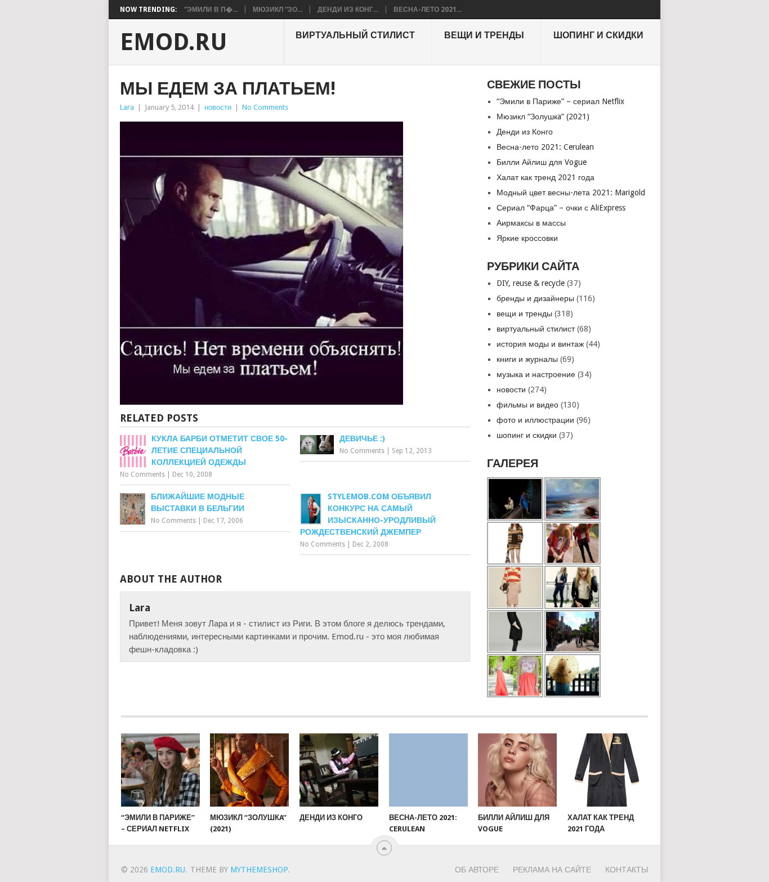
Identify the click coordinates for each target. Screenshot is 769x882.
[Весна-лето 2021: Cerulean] (428, 770)
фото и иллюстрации (535, 419)
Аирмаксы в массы (531, 222)
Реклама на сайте (552, 869)
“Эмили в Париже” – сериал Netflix (560, 101)
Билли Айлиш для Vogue (542, 162)
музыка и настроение (536, 374)
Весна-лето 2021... (428, 10)
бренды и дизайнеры (535, 298)
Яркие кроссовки (527, 238)
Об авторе (477, 869)
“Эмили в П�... (211, 10)
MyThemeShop (259, 869)
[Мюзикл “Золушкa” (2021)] (249, 770)
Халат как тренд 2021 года (545, 177)
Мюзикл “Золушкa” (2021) (543, 116)
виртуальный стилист (355, 35)
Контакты (626, 869)
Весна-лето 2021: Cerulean (545, 146)
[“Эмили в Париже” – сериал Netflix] (160, 770)
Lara (127, 107)
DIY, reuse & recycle (531, 283)
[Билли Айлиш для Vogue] (517, 770)
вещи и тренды (484, 35)
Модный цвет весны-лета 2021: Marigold (571, 192)
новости (217, 107)
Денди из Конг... (348, 10)
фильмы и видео (527, 404)
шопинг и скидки (598, 35)
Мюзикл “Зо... (277, 10)
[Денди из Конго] (338, 770)
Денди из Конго (525, 131)
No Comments (265, 107)
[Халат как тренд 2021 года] (606, 770)
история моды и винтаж (540, 343)
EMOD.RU (173, 42)
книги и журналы (527, 359)
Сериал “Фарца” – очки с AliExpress (561, 207)
